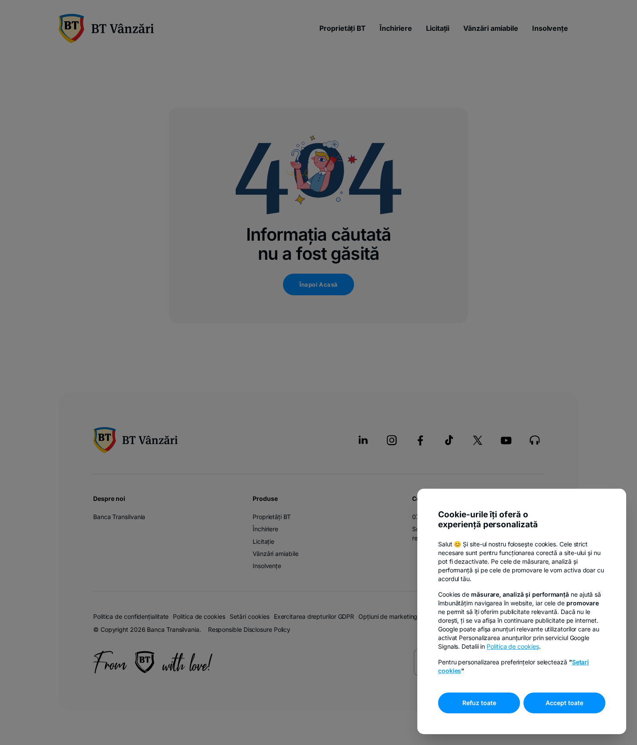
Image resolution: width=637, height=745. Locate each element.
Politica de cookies (513, 646)
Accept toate (564, 702)
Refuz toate (479, 702)
